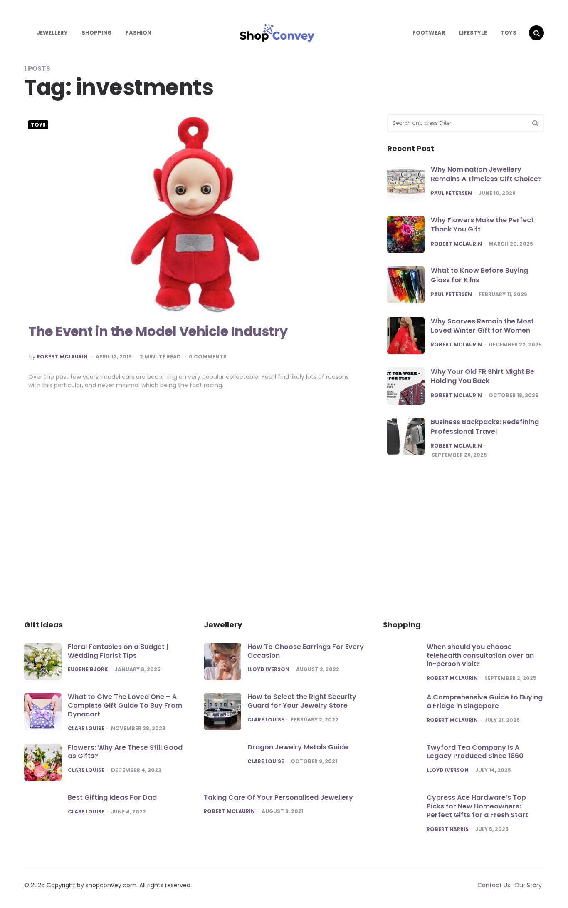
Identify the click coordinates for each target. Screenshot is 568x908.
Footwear (428, 33)
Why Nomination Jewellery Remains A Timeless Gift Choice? (486, 173)
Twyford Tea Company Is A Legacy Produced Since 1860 (475, 752)
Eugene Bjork (88, 669)
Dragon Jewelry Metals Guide (297, 747)
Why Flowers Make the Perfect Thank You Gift (482, 224)
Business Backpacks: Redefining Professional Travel (485, 426)
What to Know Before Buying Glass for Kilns (479, 275)
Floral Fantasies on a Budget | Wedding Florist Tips (118, 651)
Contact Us (493, 885)
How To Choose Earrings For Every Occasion (305, 651)
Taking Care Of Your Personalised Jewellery (278, 797)
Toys (508, 33)
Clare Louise (86, 728)
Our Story (528, 885)
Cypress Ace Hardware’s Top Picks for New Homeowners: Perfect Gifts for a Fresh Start (477, 806)
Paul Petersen (451, 193)
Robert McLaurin (62, 357)
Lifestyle (473, 33)
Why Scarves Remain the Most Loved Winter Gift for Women (482, 325)
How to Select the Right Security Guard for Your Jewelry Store (301, 701)
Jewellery (52, 33)
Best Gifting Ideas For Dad (113, 797)
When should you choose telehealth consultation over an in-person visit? (480, 655)
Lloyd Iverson (268, 669)
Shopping (96, 33)
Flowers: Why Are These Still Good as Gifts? (125, 752)
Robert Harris (448, 829)
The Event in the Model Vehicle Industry (158, 331)
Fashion (138, 33)
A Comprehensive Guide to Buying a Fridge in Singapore (485, 701)
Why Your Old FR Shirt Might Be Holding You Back (482, 376)
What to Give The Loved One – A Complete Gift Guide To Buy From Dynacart (125, 705)
